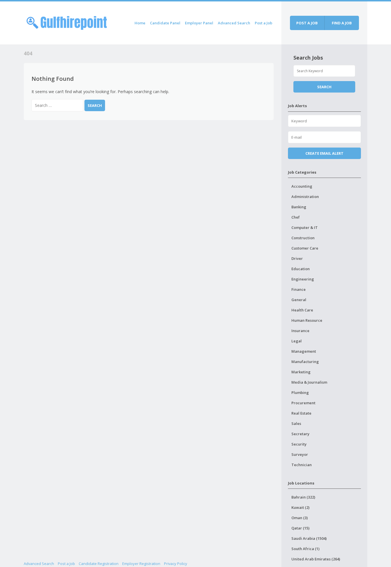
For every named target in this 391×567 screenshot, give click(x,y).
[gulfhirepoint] (67, 22)
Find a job (342, 22)
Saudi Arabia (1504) (309, 538)
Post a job (307, 22)
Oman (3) (299, 517)
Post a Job (263, 22)
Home (140, 22)
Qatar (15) (300, 528)
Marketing (301, 371)
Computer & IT (304, 227)
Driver (297, 258)
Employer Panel (199, 22)
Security (299, 444)
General (298, 299)
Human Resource (306, 320)
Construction (303, 237)
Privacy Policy (175, 563)
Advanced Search (234, 22)
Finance (298, 289)
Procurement (303, 402)
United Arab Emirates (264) (315, 559)
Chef (295, 217)
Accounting (301, 186)
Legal (296, 341)
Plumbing (300, 392)
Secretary (300, 433)
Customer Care (304, 248)
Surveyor (299, 454)
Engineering (302, 279)
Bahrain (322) (303, 497)
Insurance (300, 330)
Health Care (302, 310)
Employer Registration (141, 563)
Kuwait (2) (300, 507)
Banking (298, 206)
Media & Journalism (309, 382)
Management (303, 351)
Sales (296, 423)
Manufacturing (305, 361)
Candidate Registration (99, 563)
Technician (301, 464)
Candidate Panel (165, 22)
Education (300, 268)
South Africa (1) (305, 548)
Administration (305, 196)
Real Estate (301, 413)
